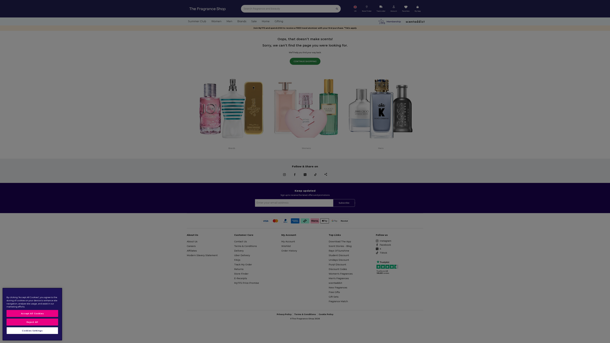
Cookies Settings (32, 330)
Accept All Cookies (32, 313)
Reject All (32, 322)
